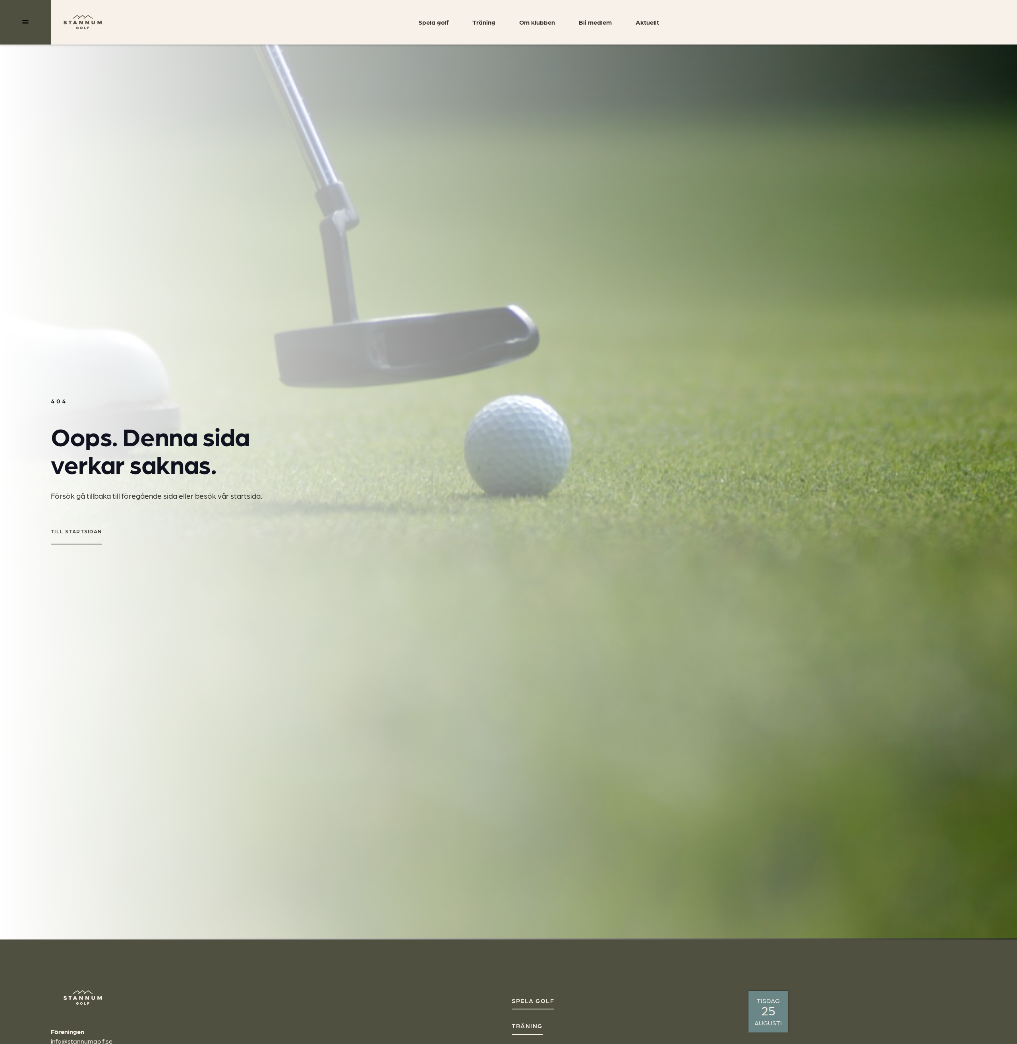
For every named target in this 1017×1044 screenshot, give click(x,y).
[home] (83, 22)
